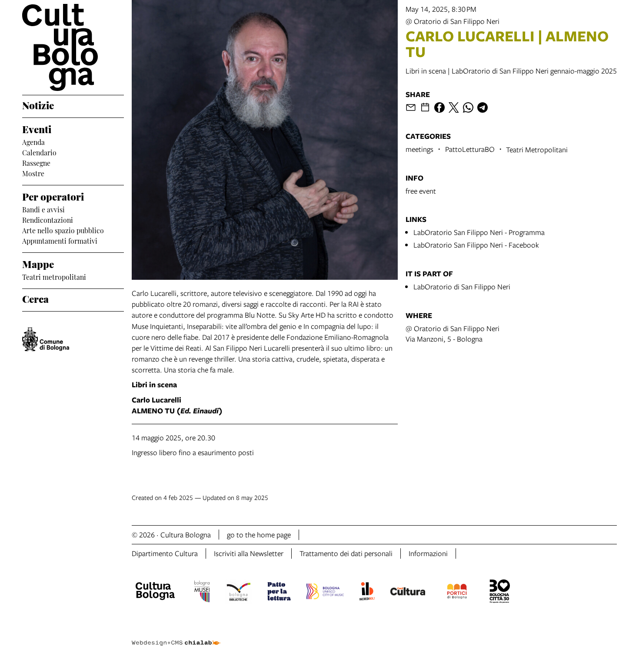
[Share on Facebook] (439, 107)
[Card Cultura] (407, 592)
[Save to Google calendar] (425, 107)
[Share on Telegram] (482, 107)
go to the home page (259, 535)
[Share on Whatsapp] (468, 107)
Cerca (35, 298)
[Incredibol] (367, 592)
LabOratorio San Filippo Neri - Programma (479, 232)
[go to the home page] (73, 47)
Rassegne (36, 162)
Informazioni (428, 553)
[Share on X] (454, 107)
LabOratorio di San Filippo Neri (461, 287)
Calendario (39, 152)
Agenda (33, 141)
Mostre (33, 172)
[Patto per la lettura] (279, 592)
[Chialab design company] (176, 635)
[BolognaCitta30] (500, 592)
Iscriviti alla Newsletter (248, 553)
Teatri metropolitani (54, 276)
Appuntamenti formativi (59, 240)
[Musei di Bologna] (202, 592)
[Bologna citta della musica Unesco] (325, 593)
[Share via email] (411, 107)
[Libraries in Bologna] (238, 592)
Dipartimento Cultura (165, 553)
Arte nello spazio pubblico (63, 229)
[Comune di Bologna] (45, 339)
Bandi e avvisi (43, 209)
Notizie (38, 104)
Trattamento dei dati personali (346, 553)
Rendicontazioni (47, 219)
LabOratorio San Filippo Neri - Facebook (476, 245)
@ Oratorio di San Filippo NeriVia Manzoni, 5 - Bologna (452, 333)
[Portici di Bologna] (457, 592)
